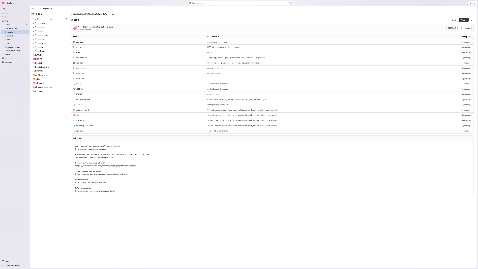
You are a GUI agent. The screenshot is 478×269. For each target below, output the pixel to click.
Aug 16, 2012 (94, 29)
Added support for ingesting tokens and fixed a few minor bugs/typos (236, 58)
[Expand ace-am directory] (33, 27)
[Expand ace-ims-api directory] (33, 43)
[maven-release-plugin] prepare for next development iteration (233, 63)
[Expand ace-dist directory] (33, 39)
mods (209, 52)
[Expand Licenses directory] (33, 23)
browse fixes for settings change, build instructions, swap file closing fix (237, 99)
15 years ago (466, 42)
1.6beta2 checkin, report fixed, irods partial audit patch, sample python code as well (242, 110)
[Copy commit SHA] (460, 28)
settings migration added (217, 105)
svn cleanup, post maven (217, 42)
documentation (213, 94)
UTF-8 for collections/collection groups (95, 27)
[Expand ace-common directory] (33, 35)
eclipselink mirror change (217, 131)
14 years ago (466, 47)
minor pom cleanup (215, 68)
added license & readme (217, 84)
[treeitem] (50, 23)
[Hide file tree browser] (33, 14)
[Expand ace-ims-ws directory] (33, 47)
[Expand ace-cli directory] (33, 31)
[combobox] (50, 19)
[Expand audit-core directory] (33, 51)
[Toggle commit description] (115, 27)
